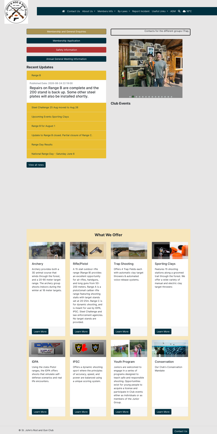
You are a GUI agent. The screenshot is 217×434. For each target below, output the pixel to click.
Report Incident (141, 11)
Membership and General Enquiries (66, 31)
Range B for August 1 (43, 125)
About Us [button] (87, 11)
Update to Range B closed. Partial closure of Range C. (62, 135)
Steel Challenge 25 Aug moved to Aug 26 (55, 107)
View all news (36, 164)
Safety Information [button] (66, 49)
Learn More (40, 331)
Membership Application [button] (66, 40)
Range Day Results (42, 144)
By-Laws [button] (123, 11)
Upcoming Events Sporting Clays (50, 116)
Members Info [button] (106, 11)
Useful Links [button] (159, 11)
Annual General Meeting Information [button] (66, 58)
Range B (36, 75)
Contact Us (73, 11)
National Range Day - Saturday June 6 (53, 153)
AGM (173, 11)
